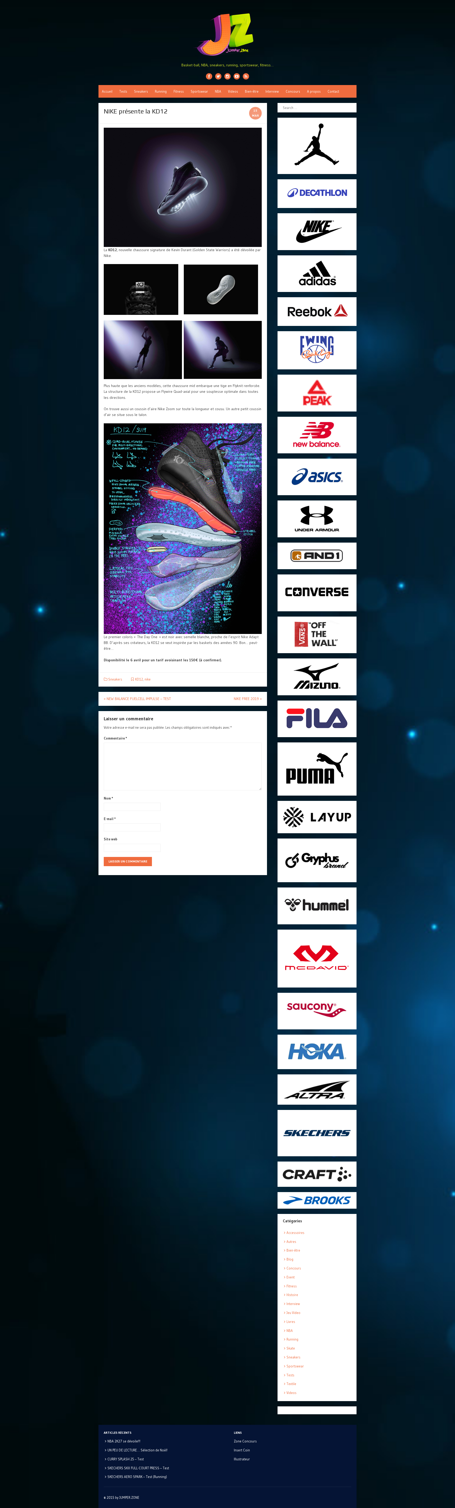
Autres (291, 1241)
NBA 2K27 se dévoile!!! (123, 1441)
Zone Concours (245, 1441)
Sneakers (141, 91)
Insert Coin (242, 1450)
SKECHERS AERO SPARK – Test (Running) (137, 1477)
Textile (291, 1384)
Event (290, 1277)
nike (148, 679)
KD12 (139, 679)
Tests (123, 91)
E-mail (110, 819)
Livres (290, 1322)
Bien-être (252, 91)
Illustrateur (242, 1459)
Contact (333, 91)
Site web (110, 839)
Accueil (107, 91)
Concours (293, 91)
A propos (314, 91)
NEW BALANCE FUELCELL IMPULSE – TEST (137, 698)
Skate (290, 1348)
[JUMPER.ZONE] (227, 34)
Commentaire (115, 738)
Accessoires (295, 1233)
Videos (233, 91)
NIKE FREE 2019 (248, 698)
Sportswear (199, 91)
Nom (108, 798)
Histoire (292, 1295)
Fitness (179, 91)
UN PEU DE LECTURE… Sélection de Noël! (137, 1450)
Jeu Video (293, 1313)
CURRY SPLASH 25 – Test (125, 1459)
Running (161, 91)
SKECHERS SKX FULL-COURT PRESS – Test (138, 1468)
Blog (289, 1259)
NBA (218, 91)
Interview (272, 91)
